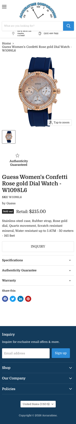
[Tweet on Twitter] (13, 299)
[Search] (68, 26)
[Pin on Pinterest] (28, 299)
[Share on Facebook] (5, 299)
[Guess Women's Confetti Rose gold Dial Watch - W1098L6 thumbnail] (8, 136)
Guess (11, 203)
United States (36, 404)
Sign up (61, 353)
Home (6, 43)
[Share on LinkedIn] (20, 299)
